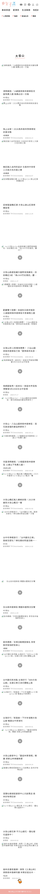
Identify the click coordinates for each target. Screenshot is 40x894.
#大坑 (5, 544)
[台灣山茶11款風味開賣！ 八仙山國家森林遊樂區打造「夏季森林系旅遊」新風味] (20, 333)
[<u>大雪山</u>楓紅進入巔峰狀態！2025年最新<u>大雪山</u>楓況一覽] (20, 485)
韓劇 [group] (34, 16)
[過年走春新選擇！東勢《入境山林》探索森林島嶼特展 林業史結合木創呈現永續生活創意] (20, 855)
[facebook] (29, 4)
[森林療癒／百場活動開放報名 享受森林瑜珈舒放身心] (20, 627)
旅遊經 (5, 281)
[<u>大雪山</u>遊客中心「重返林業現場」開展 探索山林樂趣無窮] (20, 741)
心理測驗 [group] (6, 16)
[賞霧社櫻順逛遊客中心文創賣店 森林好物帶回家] (20, 779)
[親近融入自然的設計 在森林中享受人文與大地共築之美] (20, 152)
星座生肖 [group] (25, 16)
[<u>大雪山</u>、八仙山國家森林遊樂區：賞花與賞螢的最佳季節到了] (20, 409)
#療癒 (5, 648)
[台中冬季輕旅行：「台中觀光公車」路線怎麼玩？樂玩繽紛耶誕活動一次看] (20, 523)
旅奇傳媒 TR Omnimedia (13, 100)
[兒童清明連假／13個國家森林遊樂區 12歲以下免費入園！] (20, 447)
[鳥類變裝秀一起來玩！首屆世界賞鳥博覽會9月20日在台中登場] (20, 371)
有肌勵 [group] (36, 9)
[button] (37, 4)
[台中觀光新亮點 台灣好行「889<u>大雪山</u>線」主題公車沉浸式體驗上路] (20, 665)
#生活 (5, 876)
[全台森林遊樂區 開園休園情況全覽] (20, 592)
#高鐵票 (6, 135)
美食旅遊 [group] (6, 9)
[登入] (33, 4)
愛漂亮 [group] (16, 9)
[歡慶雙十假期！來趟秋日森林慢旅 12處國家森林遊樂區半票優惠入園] (20, 295)
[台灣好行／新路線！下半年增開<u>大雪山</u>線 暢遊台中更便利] (20, 703)
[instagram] (25, 4)
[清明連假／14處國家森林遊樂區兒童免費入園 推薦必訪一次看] (20, 76)
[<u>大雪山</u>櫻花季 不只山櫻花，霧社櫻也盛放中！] (20, 817)
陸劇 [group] (16, 16)
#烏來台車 (7, 468)
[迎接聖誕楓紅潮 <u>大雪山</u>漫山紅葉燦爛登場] (20, 190)
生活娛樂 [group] (26, 9)
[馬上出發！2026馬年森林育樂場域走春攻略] (20, 114)
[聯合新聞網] (3, 4)
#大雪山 (6, 97)
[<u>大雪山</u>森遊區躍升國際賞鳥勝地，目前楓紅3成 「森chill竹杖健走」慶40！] (20, 257)
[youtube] (21, 4)
